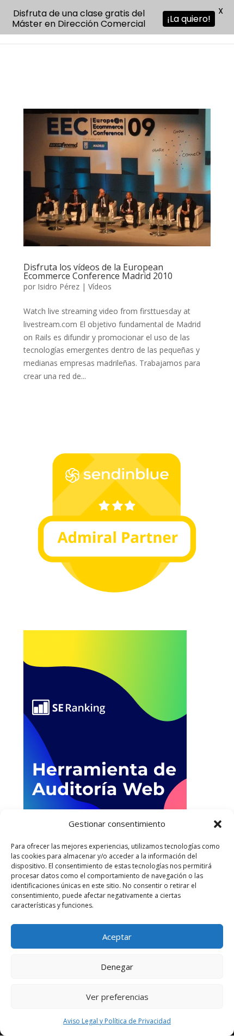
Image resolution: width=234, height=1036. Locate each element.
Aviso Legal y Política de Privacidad (117, 1021)
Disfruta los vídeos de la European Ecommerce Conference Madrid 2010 (98, 271)
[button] (217, 824)
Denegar (117, 966)
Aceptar (117, 936)
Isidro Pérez (58, 286)
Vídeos (100, 286)
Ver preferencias (117, 996)
